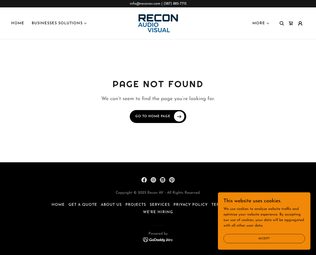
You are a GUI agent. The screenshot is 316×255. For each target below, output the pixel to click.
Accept (264, 238)
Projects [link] (135, 205)
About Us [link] (111, 205)
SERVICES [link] (160, 205)
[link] (158, 23)
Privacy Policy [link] (190, 205)
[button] (59, 23)
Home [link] (17, 23)
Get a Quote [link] (82, 205)
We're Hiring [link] (158, 212)
